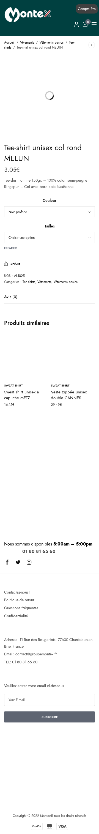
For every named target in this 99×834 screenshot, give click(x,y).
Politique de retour (19, 600)
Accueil (9, 42)
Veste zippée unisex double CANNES (69, 395)
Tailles (50, 226)
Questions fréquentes (21, 608)
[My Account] (76, 24)
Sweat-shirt (13, 385)
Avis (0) (11, 297)
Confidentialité (16, 616)
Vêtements (27, 42)
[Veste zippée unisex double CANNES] (73, 356)
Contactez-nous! (17, 592)
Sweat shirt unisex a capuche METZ (21, 395)
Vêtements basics (52, 42)
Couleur (49, 200)
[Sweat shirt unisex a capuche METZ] (26, 356)
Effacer (10, 248)
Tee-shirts (29, 281)
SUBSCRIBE (50, 717)
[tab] (49, 299)
